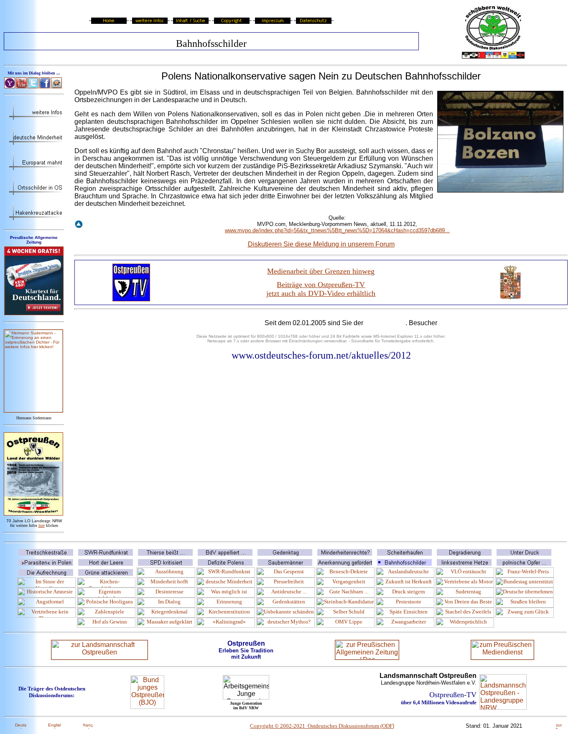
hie (41, 525)
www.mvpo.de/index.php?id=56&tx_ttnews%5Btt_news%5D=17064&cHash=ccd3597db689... (337, 230)
